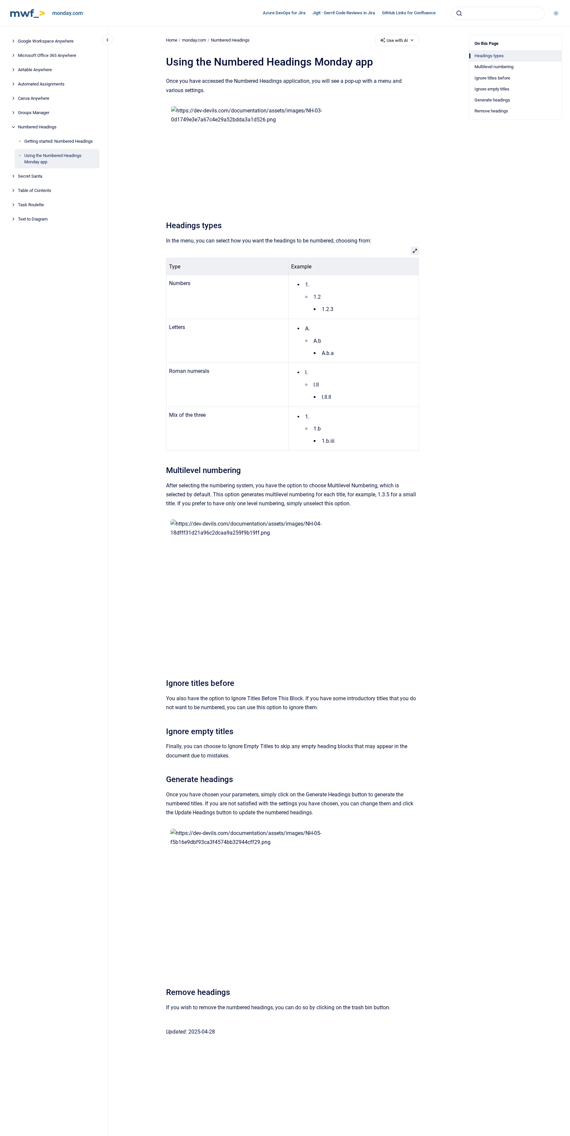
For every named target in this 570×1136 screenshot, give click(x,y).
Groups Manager (33, 112)
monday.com (67, 13)
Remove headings (491, 110)
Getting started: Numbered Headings (58, 141)
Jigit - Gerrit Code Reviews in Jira (343, 12)
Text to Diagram (33, 219)
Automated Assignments (41, 83)
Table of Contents (34, 190)
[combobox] (498, 13)
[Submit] (459, 13)
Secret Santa (30, 176)
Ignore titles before (492, 78)
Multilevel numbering (494, 66)
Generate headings (492, 99)
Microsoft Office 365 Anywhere (47, 55)
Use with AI (397, 40)
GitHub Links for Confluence (409, 12)
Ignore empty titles (492, 88)
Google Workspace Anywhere (46, 41)
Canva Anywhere (33, 98)
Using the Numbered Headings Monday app (53, 159)
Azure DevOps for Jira (284, 12)
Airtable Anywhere (35, 69)
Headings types (489, 55)
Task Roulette (31, 204)
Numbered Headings (37, 126)
